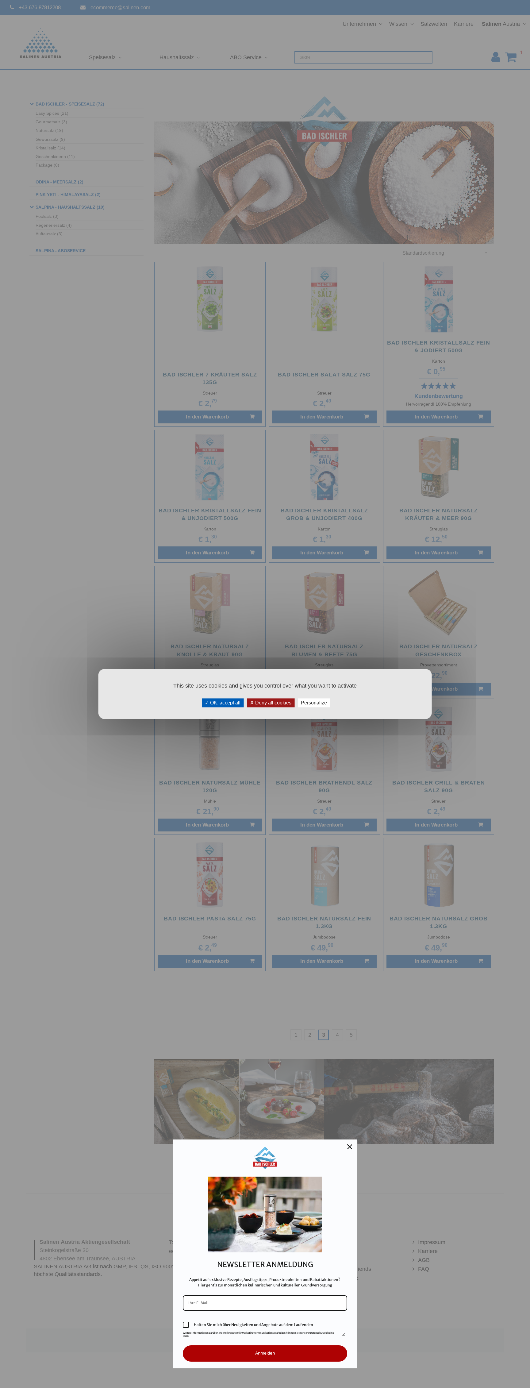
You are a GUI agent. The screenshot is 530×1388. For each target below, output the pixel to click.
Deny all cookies (272, 702)
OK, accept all (224, 702)
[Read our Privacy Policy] (343, 1334)
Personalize (314, 702)
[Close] (349, 1146)
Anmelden (265, 1353)
